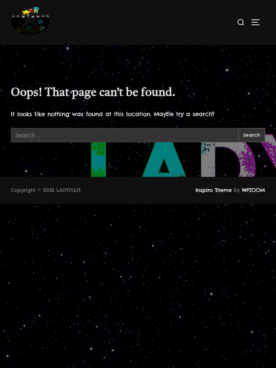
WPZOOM (253, 190)
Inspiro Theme (214, 190)
